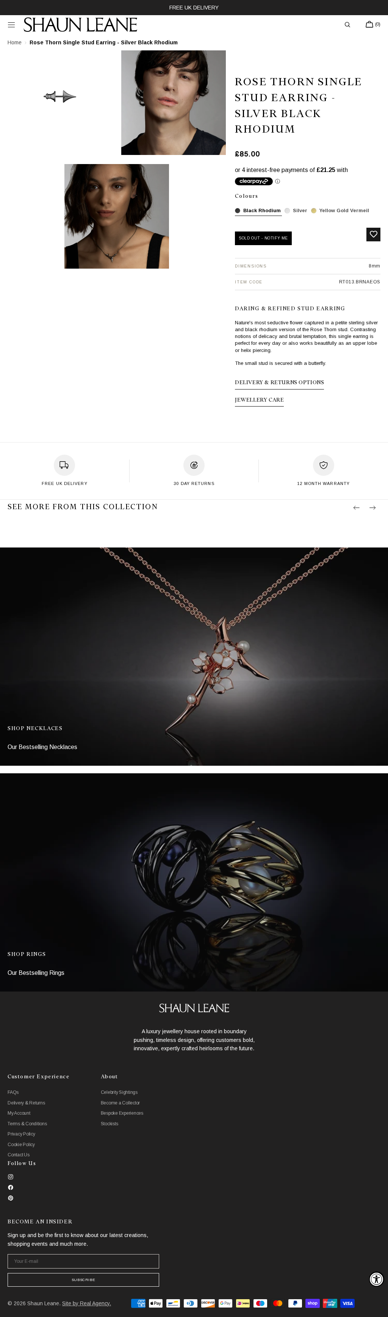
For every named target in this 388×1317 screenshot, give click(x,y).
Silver (300, 210)
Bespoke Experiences (122, 1113)
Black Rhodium (262, 210)
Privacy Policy (21, 1134)
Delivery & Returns (26, 1103)
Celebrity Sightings (119, 1092)
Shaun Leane (43, 1303)
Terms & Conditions (27, 1123)
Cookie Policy (21, 1144)
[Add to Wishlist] (373, 234)
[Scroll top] (376, 1305)
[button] (11, 24)
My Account (19, 1113)
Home (15, 42)
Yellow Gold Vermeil (344, 210)
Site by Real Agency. (86, 1303)
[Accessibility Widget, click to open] (376, 1279)
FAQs (13, 1092)
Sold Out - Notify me (263, 238)
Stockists (109, 1123)
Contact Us (19, 1154)
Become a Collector (120, 1103)
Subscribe (83, 1280)
